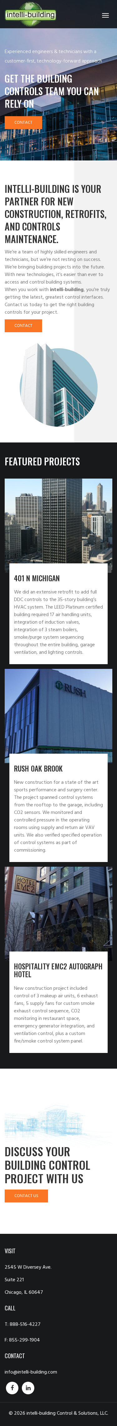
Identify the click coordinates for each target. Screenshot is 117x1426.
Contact (23, 122)
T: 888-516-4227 (23, 1324)
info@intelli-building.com (31, 1372)
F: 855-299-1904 (22, 1340)
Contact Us (26, 1196)
